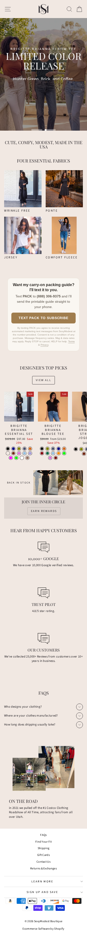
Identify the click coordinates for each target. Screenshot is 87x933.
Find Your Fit (43, 842)
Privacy (44, 344)
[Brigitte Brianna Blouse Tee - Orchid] (50, 458)
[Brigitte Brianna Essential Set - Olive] (19, 448)
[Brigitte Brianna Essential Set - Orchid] (19, 453)
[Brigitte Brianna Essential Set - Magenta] (11, 458)
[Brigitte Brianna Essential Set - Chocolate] (30, 448)
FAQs (43, 835)
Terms (71, 341)
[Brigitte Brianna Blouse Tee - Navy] (58, 448)
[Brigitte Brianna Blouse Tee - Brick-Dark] (56, 458)
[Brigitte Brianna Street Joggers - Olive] (81, 449)
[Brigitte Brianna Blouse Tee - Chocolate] (64, 448)
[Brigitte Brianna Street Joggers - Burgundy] (84, 454)
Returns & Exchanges (43, 868)
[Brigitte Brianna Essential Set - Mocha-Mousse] (27, 458)
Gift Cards (43, 855)
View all (43, 380)
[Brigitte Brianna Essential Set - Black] (8, 448)
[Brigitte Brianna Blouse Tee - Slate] (53, 448)
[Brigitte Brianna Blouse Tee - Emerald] (47, 453)
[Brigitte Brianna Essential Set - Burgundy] (13, 453)
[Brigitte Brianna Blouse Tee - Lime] (64, 453)
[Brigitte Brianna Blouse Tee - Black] (42, 448)
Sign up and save (42, 892)
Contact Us (43, 862)
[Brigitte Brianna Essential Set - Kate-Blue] (24, 453)
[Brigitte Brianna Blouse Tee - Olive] (47, 448)
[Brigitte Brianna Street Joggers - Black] (76, 449)
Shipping (44, 848)
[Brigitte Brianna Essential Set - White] (22, 458)
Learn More (42, 881)
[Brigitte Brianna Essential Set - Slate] (24, 448)
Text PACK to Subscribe (43, 318)
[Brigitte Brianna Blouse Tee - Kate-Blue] (53, 453)
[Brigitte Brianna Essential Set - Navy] (13, 448)
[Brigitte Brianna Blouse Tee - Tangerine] (58, 453)
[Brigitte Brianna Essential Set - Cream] (8, 453)
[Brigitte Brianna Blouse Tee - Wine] (42, 453)
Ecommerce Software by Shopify (43, 929)
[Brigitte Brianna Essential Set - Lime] (16, 458)
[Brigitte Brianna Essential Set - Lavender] (30, 453)
